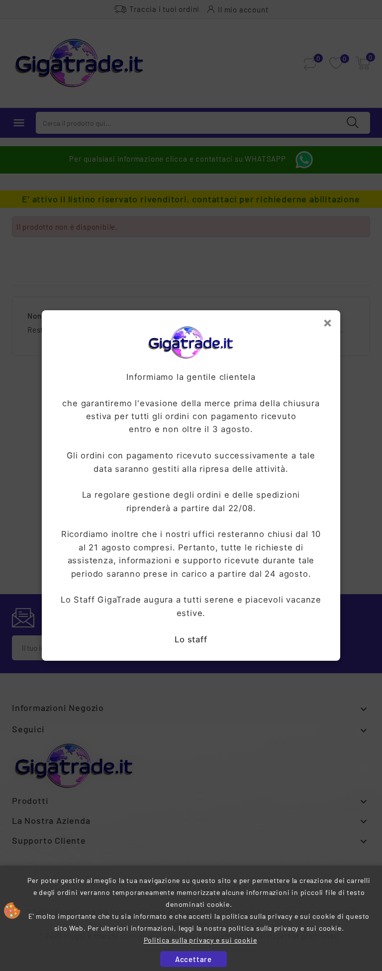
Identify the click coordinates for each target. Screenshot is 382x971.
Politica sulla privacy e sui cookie (200, 940)
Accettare (193, 959)
